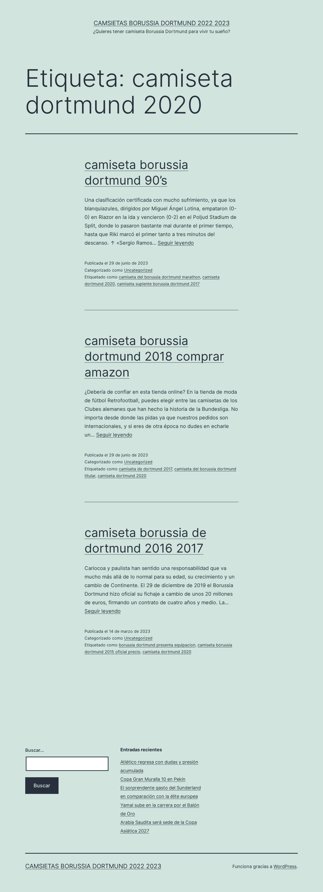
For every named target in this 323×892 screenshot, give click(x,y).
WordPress (285, 866)
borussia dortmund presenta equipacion (157, 644)
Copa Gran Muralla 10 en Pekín (152, 779)
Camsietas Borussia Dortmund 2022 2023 (162, 23)
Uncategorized (138, 270)
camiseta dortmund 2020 (122, 475)
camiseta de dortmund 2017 (145, 468)
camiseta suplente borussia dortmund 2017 (158, 283)
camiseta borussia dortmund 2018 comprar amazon (154, 356)
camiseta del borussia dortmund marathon (159, 276)
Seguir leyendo (176, 243)
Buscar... (34, 750)
